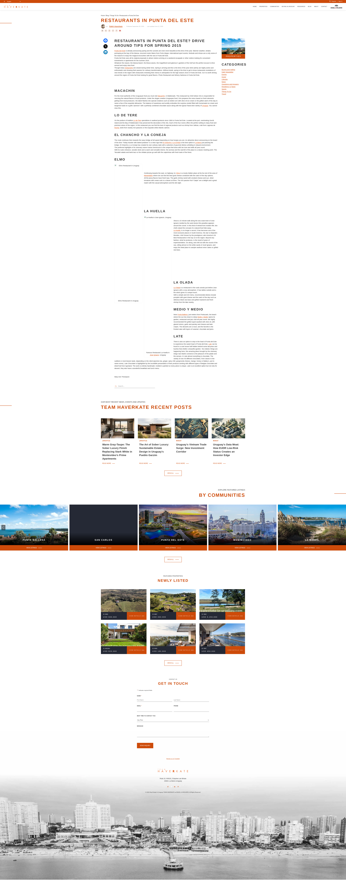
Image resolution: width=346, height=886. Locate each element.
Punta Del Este (119, 51)
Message (140, 726)
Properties (263, 6)
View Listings (170, 548)
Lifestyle (225, 79)
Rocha (116, 128)
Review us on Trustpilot (173, 758)
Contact (324, 6)
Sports (224, 89)
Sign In (340, 1)
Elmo (178, 173)
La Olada (177, 288)
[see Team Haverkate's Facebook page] (168, 786)
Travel (224, 94)
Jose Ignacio (154, 355)
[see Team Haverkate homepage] (16, 6)
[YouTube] (120, 30)
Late (210, 344)
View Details (135, 616)
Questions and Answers (230, 84)
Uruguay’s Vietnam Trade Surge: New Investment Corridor (191, 448)
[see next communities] (3, 527)
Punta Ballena (183, 314)
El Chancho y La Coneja (171, 143)
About (316, 6)
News (224, 82)
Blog (309, 6)
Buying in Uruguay (288, 6)
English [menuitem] (9, 1)
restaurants (129, 68)
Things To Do (114, 15)
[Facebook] (113, 30)
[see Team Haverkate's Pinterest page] (178, 786)
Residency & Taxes (228, 87)
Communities (274, 6)
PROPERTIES (233, 56)
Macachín (161, 96)
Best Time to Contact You (146, 716)
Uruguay (205, 106)
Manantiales (148, 175)
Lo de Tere (137, 120)
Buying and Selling (228, 70)
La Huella (177, 230)
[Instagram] (109, 30)
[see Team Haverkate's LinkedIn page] (175, 786)
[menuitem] (13, 1)
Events (224, 74)
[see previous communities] (343, 527)
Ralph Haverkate (116, 26)
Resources (301, 6)
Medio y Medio (203, 317)
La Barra (198, 143)
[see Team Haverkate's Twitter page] (171, 786)
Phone (176, 706)
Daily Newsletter (227, 72)
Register (333, 1)
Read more (106, 463)
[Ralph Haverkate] (103, 26)
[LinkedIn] (105, 30)
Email (139, 706)
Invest (224, 77)
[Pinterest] (116, 30)
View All (170, 473)
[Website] (102, 30)
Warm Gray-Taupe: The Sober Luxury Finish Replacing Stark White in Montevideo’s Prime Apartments (117, 451)
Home (255, 6)
